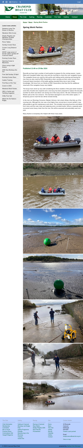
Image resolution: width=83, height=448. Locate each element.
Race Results (37, 429)
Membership (6, 426)
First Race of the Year (9, 83)
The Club (23, 17)
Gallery (66, 17)
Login (79, 2)
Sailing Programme (23, 429)
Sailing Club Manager (74, 446)
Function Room (7, 431)
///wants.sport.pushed (69, 431)
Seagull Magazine (8, 435)
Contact (75, 17)
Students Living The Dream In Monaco (8, 29)
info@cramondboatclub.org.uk (72, 436)
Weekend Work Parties (9, 88)
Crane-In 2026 (7, 86)
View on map (67, 439)
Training (20, 437)
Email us (14, 2)
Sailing (31, 17)
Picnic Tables (6, 42)
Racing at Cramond (38, 424)
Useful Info (21, 438)
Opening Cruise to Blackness (8, 61)
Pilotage (20, 431)
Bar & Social (6, 429)
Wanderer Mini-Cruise (9, 33)
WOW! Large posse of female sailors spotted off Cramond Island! (10, 53)
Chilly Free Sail (7, 96)
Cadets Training (7, 80)
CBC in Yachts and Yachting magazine (8, 92)
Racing (39, 17)
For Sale (57, 17)
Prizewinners (36, 431)
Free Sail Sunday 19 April (10, 74)
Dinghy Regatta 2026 (39, 428)
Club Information (7, 424)
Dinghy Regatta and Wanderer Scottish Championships (8, 37)
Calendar (48, 17)
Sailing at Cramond (23, 424)
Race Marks (36, 426)
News (15, 17)
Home (7, 17)
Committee (6, 428)
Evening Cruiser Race (9, 58)
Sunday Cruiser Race (9, 45)
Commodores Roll (8, 433)
